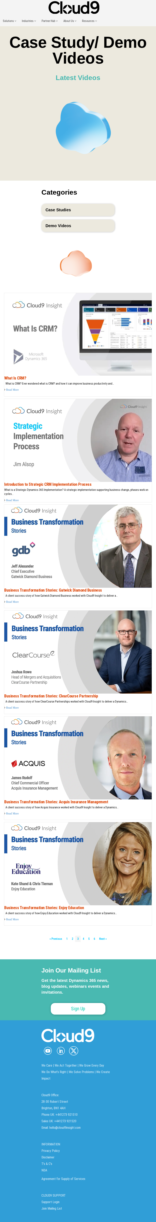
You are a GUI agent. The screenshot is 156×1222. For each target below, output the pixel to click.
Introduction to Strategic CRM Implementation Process (47, 484)
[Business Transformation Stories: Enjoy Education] (78, 863)
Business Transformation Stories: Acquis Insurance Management (56, 801)
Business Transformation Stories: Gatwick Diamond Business (53, 590)
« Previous (56, 938)
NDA (44, 1170)
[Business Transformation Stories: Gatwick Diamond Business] (78, 546)
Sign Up (78, 1009)
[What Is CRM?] (78, 334)
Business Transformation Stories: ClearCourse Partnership (51, 696)
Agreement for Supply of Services (63, 1179)
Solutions (8, 21)
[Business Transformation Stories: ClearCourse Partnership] (78, 651)
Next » (103, 938)
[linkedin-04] (60, 1050)
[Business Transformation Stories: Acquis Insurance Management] (78, 757)
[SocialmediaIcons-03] (47, 1050)
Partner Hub (49, 21)
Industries (28, 21)
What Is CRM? (15, 378)
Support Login (50, 1202)
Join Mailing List (51, 1208)
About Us (69, 21)
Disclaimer (47, 1157)
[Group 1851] (73, 1050)
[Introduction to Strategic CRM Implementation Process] (78, 440)
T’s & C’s (46, 1164)
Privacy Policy (50, 1151)
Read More (12, 389)
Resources (88, 21)
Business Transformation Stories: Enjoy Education (44, 907)
